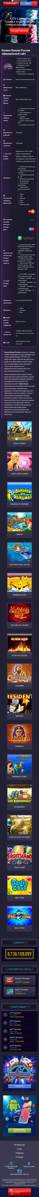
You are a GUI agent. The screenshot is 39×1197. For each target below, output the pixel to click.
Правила (20, 1153)
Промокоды (19, 1145)
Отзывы (19, 1157)
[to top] (34, 1192)
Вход (28, 3)
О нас (19, 1149)
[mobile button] (34, 3)
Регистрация (11, 3)
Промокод (19, 1086)
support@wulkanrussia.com (19, 1174)
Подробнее (19, 31)
